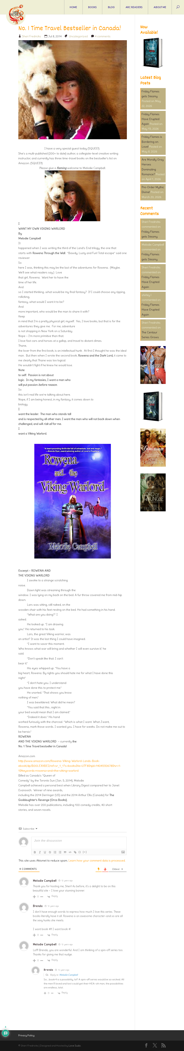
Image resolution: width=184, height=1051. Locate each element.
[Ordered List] (55, 852)
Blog (111, 7)
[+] (85, 852)
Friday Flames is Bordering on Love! (152, 141)
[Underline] (44, 852)
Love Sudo (75, 1045)
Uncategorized (78, 36)
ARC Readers (134, 7)
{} (80, 852)
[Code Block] (70, 852)
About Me (160, 7)
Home (73, 7)
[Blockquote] (65, 852)
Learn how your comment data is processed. (96, 860)
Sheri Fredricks (31, 36)
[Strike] (49, 852)
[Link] (75, 852)
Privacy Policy (26, 1035)
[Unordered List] (60, 852)
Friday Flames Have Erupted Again (150, 119)
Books (92, 7)
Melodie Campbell (68, 974)
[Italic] (39, 852)
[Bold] (34, 852)
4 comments (103, 36)
